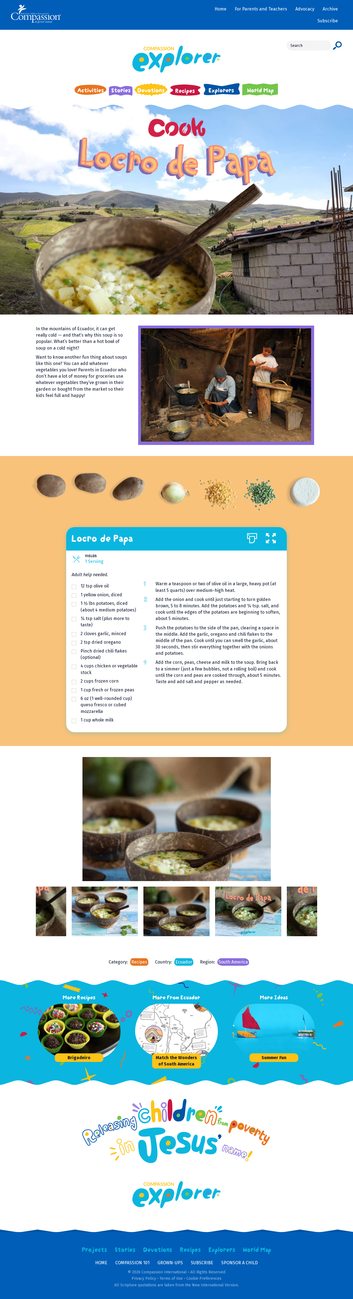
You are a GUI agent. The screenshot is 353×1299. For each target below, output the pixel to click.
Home (101, 1262)
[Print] (252, 537)
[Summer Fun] (273, 1031)
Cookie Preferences (203, 1278)
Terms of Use (171, 1278)
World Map (257, 1250)
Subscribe (202, 1262)
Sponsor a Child (239, 1262)
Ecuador (183, 962)
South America (233, 962)
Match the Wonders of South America (176, 1061)
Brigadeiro (79, 1057)
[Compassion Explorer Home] (176, 59)
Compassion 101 (132, 1262)
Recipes (139, 962)
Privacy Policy (144, 1278)
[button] (271, 537)
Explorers (222, 1250)
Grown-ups (170, 1262)
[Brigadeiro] (79, 1031)
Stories (125, 1250)
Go (337, 45)
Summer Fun (274, 1057)
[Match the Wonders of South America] (176, 1031)
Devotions (157, 1250)
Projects (94, 1250)
